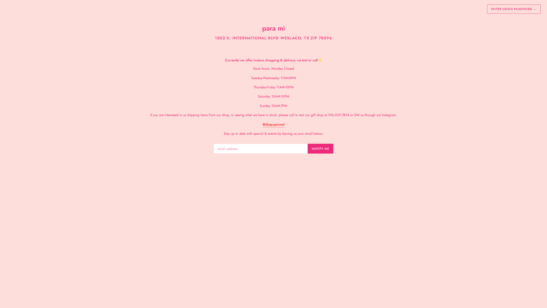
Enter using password (514, 9)
